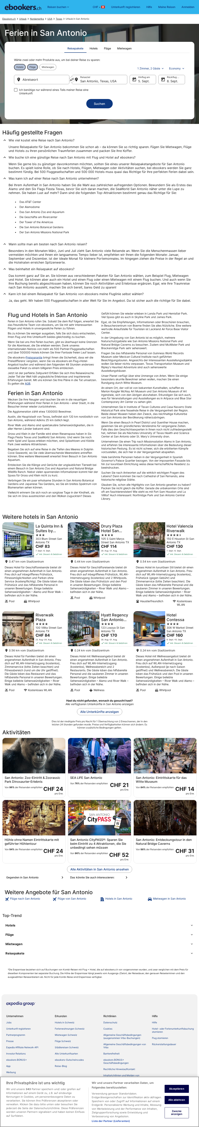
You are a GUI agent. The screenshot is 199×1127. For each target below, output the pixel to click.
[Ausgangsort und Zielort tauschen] (72, 79)
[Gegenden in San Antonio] (35, 877)
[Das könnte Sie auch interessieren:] (99, 877)
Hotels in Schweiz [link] (64, 1022)
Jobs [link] (8, 1022)
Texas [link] (59, 18)
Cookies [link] (107, 1028)
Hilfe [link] (154, 1022)
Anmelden (188, 7)
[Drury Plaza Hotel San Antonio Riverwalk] (99, 565)
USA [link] (49, 18)
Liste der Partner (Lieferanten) (111, 1121)
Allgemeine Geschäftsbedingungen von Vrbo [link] (124, 1046)
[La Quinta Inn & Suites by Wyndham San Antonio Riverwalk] (33, 565)
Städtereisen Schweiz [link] (67, 1047)
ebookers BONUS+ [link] (16, 1059)
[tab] (75, 48)
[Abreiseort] (41, 79)
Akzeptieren (176, 1088)
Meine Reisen (166, 7)
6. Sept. (172, 81)
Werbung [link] (11, 1072)
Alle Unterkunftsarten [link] (66, 1053)
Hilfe (149, 7)
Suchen (99, 104)
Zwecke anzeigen (176, 1112)
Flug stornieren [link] (160, 1038)
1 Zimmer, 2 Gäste (148, 68)
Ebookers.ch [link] (9, 18)
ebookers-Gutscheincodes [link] (69, 1059)
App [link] (8, 1066)
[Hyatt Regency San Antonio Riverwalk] (99, 652)
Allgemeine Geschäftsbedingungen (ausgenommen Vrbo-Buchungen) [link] (122, 1036)
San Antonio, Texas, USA (98, 81)
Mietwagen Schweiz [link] (66, 1034)
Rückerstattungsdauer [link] (164, 1044)
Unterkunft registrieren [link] (18, 1028)
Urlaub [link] (22, 18)
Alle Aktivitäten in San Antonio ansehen (99, 869)
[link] (28, 899)
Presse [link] (10, 1041)
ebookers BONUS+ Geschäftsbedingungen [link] (116, 1061)
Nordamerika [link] (37, 18)
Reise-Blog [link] (61, 1066)
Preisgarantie (34, 357)
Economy (175, 68)
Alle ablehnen (176, 1099)
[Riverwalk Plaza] (33, 652)
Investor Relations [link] (16, 1053)
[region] (99, 1102)
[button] (99, 925)
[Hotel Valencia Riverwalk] (165, 565)
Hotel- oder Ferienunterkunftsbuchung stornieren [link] (173, 1030)
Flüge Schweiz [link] (63, 1041)
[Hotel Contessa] (165, 652)
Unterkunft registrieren (125, 7)
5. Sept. (143, 81)
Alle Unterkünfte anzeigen (99, 712)
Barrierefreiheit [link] (111, 1053)
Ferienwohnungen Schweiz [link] (70, 1028)
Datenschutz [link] (110, 1022)
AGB (27, 383)
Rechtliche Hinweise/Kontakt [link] (119, 1069)
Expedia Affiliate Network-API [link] (22, 1047)
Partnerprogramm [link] (15, 1034)
